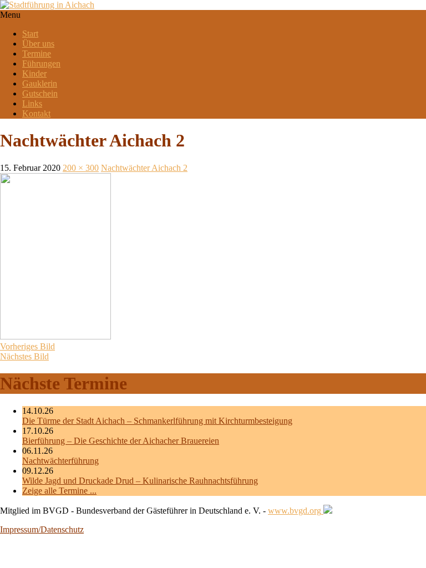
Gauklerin (39, 83)
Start (30, 33)
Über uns (38, 43)
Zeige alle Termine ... (59, 490)
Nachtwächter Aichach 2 (144, 168)
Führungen (41, 63)
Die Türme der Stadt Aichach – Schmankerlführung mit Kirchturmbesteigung (157, 420)
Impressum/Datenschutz (42, 529)
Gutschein (40, 93)
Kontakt (36, 113)
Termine (36, 53)
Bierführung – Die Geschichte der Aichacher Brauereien (120, 440)
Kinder (34, 73)
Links (32, 103)
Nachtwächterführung (60, 460)
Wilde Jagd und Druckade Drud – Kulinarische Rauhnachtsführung (140, 480)
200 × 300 (81, 168)
